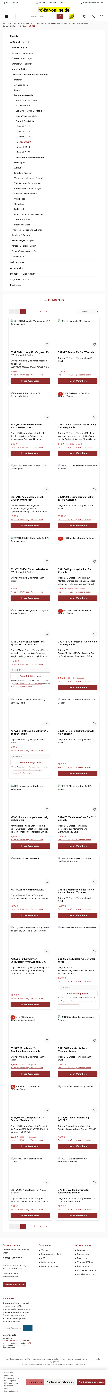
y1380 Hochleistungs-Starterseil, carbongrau (29, 818)
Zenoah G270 (23, 152)
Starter (17, 90)
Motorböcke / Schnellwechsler (28, 214)
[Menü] (6, 16)
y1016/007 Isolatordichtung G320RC (73, 1119)
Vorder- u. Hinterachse (22, 53)
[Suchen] (60, 16)
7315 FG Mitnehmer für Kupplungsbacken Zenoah (25, 1049)
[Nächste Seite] (47, 311)
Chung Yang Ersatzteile (26, 116)
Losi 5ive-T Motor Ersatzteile (29, 111)
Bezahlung (45, 1245)
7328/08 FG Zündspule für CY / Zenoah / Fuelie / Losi (28, 1119)
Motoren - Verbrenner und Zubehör (30, 74)
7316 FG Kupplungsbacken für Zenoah (74, 570)
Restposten (16, 285)
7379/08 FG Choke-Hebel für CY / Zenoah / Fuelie (29, 732)
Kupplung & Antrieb (21, 235)
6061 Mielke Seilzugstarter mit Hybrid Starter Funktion (28, 643)
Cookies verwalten (86, 1274)
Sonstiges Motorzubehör (25, 193)
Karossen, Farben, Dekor (24, 245)
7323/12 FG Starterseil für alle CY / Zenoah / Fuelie (77, 643)
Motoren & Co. (19, 69)
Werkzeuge (19, 199)
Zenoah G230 (23, 131)
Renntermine (83, 1266)
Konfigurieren (35, 1382)
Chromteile (19, 204)
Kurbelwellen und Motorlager (27, 188)
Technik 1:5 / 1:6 (18, 47)
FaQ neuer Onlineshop (87, 1270)
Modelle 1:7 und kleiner (22, 273)
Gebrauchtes (17, 262)
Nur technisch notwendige (60, 1382)
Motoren (18, 80)
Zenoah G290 (23, 147)
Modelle (14, 36)
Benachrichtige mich (30, 676)
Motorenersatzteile (23, 95)
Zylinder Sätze (21, 85)
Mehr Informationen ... (11, 1389)
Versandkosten (52, 1359)
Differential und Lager (22, 58)
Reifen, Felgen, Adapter (23, 240)
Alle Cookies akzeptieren (91, 1382)
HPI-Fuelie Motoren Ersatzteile (30, 157)
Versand (45, 1250)
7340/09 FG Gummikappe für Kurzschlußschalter (27, 426)
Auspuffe (18, 168)
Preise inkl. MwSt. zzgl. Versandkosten (27, 375)
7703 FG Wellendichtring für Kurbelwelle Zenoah (74, 1191)
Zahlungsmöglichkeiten (52, 1254)
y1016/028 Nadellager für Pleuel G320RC (28, 1191)
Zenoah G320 (24, 142)
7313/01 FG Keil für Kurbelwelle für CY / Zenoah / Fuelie (30, 570)
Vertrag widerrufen (14, 1284)
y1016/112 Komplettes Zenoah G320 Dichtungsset (27, 498)
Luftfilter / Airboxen (23, 173)
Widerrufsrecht (48, 1262)
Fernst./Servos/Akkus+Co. (24, 251)
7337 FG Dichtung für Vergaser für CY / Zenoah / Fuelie (30, 353)
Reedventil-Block (22, 224)
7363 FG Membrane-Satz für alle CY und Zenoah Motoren (76, 891)
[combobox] (36, 16)
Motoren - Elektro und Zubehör (27, 230)
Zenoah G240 (23, 126)
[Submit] (28, 1328)
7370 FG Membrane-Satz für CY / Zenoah (76, 818)
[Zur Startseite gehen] (54, 9)
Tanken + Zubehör (23, 219)
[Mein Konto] (93, 16)
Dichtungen (19, 162)
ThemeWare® (81, 1364)
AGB (43, 1258)
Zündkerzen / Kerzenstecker (27, 183)
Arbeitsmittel (16, 268)
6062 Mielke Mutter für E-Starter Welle (76, 960)
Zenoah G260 (23, 136)
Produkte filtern (56, 300)
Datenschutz (83, 1254)
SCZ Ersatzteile (23, 105)
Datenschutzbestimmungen (21, 687)
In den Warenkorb (30, 381)
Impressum (82, 1250)
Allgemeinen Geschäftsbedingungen (27, 684)
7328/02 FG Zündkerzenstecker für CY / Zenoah (76, 498)
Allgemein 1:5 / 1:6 (19, 41)
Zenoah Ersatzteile (25, 121)
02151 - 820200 (12, 1258)
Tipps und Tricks (85, 1262)
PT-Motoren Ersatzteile (26, 100)
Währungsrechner (49, 1266)
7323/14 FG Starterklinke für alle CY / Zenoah (76, 732)
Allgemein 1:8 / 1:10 (20, 279)
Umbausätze (18, 256)
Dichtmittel (19, 209)
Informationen (83, 1245)
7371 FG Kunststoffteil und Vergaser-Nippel (72, 1049)
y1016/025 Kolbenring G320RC (27, 889)
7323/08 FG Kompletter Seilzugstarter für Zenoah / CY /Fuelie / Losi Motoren (28, 960)
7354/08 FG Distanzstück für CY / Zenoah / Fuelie (77, 426)
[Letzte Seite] (52, 311)
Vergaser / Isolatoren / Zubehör (29, 178)
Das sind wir (83, 1258)
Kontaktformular (10, 1276)
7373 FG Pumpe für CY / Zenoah (76, 352)
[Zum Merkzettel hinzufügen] (47, 344)
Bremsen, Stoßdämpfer (23, 63)
